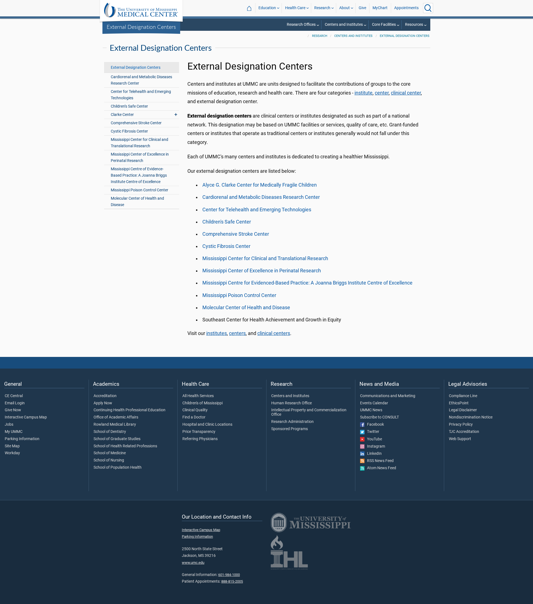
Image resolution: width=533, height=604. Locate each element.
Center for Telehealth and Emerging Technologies (141, 94)
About (344, 8)
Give (362, 8)
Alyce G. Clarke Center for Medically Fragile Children (259, 185)
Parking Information (22, 439)
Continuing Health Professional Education (129, 410)
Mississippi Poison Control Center (139, 190)
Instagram (374, 446)
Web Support (460, 439)
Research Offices (301, 24)
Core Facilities (384, 24)
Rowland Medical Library (115, 424)
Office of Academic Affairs (116, 417)
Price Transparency (198, 432)
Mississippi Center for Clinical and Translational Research (139, 142)
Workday (12, 453)
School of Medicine (110, 453)
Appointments (406, 8)
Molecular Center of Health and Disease (137, 201)
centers (237, 333)
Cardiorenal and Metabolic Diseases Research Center (141, 80)
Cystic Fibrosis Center (129, 131)
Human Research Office (291, 403)
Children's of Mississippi (202, 403)
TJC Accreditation (464, 432)
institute (364, 93)
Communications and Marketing (387, 396)
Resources (414, 24)
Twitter (371, 432)
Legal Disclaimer (463, 410)
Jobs (9, 424)
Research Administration (292, 422)
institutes (216, 333)
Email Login (15, 403)
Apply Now (103, 403)
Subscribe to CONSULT (379, 417)
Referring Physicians (200, 439)
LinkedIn (373, 453)
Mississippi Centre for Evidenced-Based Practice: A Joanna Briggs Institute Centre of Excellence (307, 283)
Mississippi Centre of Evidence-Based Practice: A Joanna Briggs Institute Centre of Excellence (139, 175)
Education (267, 8)
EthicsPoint (459, 403)
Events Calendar (374, 403)
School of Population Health (118, 467)
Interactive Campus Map (26, 417)
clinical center (406, 93)
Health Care (295, 8)
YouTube (373, 439)
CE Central (14, 396)
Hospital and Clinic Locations (207, 424)
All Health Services (198, 396)
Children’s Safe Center (129, 106)
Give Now (13, 410)
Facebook (374, 424)
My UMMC (13, 432)
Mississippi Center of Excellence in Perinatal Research (140, 157)
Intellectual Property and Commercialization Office (308, 412)
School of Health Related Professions (125, 446)
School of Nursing (109, 460)
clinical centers (273, 333)
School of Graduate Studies (117, 439)
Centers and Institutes (344, 24)
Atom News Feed (380, 468)
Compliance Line (463, 396)
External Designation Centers (141, 27)
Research (322, 8)
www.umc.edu (193, 562)
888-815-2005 (232, 581)
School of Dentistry (110, 432)
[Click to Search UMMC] (428, 8)
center (382, 93)
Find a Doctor (193, 417)
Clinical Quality (195, 410)
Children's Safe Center (226, 222)
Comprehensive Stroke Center (136, 123)
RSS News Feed (379, 461)
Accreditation (105, 396)
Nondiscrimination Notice (470, 417)
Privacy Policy (461, 424)
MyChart (380, 8)
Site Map (12, 446)
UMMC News (371, 410)
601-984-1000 (229, 575)
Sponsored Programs (289, 429)
